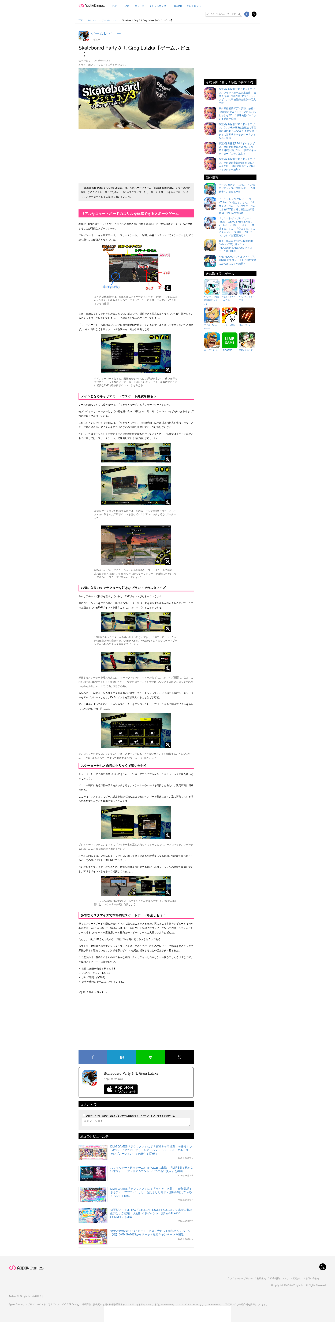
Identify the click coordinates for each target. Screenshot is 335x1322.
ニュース (139, 6)
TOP (114, 6)
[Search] (239, 14)
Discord (178, 6)
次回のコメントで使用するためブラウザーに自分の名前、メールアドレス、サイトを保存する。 (131, 1115)
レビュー (96, 39)
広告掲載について (279, 1278)
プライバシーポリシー (241, 1278)
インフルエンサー (159, 6)
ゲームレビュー (106, 33)
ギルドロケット (195, 6)
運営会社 (297, 1278)
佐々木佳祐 (84, 60)
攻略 (127, 6)
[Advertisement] (136, 154)
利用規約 (261, 1278)
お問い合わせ (312, 1278)
